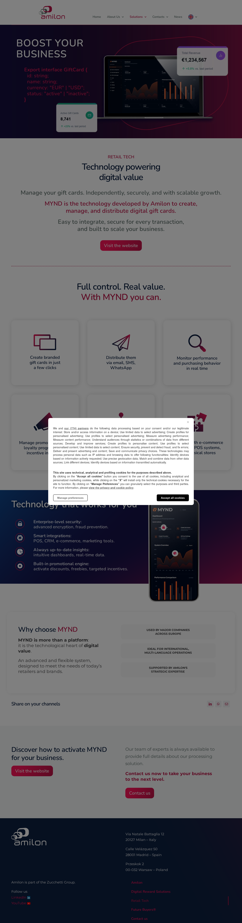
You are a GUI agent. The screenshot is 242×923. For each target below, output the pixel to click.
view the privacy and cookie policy (111, 487)
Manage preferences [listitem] (70, 497)
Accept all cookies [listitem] (173, 497)
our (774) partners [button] (76, 428)
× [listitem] (188, 422)
